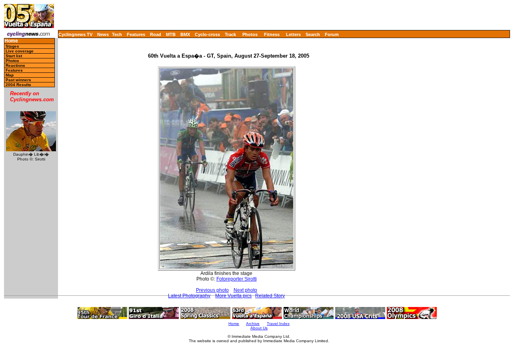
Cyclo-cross (207, 34)
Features (136, 34)
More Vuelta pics (233, 296)
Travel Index (278, 323)
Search (313, 34)
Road (155, 34)
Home (11, 41)
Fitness (272, 34)
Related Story (270, 296)
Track (230, 34)
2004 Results (18, 84)
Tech (117, 34)
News (103, 34)
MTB (171, 34)
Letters (293, 34)
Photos (250, 34)
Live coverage (20, 51)
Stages (12, 46)
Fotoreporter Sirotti (236, 279)
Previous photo (212, 290)
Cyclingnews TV (75, 34)
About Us (259, 328)
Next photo (245, 290)
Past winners (18, 80)
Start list (14, 56)
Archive (253, 323)
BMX (185, 34)
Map (10, 75)
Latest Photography (189, 296)
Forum (332, 34)
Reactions (15, 65)
